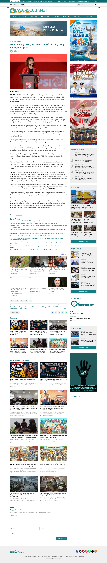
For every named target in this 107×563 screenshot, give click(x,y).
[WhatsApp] (89, 551)
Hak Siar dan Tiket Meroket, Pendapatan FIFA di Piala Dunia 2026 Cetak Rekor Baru (33, 223)
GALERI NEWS (77, 16)
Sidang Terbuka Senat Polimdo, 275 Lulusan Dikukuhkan (46, 1)
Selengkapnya (83, 241)
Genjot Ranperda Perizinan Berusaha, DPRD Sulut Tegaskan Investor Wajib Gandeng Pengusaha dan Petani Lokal (88, 341)
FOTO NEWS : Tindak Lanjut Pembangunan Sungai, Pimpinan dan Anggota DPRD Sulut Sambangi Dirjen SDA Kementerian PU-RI (89, 234)
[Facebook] (77, 551)
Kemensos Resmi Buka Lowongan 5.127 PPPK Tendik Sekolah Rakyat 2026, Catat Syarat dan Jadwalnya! (36, 242)
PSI (30, 301)
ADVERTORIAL (88, 16)
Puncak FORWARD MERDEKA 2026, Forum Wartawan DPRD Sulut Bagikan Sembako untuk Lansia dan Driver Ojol (85, 161)
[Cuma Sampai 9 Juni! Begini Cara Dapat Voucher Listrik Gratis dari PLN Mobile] (58, 343)
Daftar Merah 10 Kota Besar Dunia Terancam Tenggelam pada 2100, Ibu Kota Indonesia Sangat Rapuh (37, 246)
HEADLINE (14, 16)
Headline (12, 41)
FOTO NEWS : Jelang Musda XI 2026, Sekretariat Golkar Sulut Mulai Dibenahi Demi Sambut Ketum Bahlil (82, 207)
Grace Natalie (15, 301)
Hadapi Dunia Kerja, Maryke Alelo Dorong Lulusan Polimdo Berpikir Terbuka (84, 173)
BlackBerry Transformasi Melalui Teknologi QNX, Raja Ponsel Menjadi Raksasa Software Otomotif (88, 269)
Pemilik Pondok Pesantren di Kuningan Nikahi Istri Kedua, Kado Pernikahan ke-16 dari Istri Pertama (37, 233)
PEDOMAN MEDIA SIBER (76, 313)
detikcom (19, 215)
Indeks (22, 4)
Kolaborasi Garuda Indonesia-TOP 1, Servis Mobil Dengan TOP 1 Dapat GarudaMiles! (88, 261)
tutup (8, 7)
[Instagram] (86, 551)
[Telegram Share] (62, 312)
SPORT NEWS (67, 16)
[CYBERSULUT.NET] (28, 10)
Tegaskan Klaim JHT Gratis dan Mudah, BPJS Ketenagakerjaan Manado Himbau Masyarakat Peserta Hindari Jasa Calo (38, 226)
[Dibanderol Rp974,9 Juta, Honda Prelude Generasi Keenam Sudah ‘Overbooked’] (75, 285)
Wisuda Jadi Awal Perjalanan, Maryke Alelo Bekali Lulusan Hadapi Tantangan (85, 167)
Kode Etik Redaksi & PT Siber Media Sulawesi (64, 556)
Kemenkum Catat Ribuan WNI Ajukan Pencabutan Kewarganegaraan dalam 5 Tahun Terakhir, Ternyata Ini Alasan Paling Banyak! (36, 238)
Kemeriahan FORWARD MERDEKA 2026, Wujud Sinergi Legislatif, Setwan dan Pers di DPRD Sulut (84, 155)
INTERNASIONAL (45, 16)
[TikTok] (92, 551)
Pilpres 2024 (24, 301)
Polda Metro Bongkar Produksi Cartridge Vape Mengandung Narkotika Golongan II (33, 250)
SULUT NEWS (22, 16)
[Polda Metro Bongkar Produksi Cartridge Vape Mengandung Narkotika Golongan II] (53, 484)
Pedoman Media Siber (44, 556)
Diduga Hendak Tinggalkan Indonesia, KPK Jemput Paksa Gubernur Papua (22, 306)
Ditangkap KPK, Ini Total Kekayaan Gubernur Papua (54, 306)
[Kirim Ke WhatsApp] (66, 312)
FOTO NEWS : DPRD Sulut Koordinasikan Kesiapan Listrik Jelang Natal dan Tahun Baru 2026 (90, 221)
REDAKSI (15, 50)
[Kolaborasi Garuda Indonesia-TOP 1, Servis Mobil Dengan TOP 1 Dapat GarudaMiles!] (75, 262)
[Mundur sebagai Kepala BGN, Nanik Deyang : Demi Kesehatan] (19, 325)
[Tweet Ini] (56, 312)
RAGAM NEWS (56, 16)
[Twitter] (80, 551)
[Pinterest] (83, 551)
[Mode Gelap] (96, 4)
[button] (92, 4)
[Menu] (11, 4)
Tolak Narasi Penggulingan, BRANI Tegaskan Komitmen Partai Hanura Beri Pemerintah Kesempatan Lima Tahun (38, 230)
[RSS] (95, 551)
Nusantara (18, 41)
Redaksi (16, 4)
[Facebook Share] (52, 312)
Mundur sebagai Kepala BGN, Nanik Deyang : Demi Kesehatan (27, 221)
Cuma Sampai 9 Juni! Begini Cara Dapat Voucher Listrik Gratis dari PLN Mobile (32, 236)
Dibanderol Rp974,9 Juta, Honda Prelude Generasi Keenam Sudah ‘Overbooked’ (88, 284)
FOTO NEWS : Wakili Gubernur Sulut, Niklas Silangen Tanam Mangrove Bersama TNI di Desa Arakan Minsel (76, 234)
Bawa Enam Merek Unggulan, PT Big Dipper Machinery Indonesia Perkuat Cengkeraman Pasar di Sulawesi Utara (87, 254)
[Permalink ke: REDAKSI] (11, 51)
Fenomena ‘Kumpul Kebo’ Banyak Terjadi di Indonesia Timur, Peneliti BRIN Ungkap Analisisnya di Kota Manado (88, 277)
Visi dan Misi (32, 556)
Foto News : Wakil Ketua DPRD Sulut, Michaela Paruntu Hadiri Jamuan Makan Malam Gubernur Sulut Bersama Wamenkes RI (76, 221)
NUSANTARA (33, 16)
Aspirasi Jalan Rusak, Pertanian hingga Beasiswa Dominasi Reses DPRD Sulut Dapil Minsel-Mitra (88, 333)
